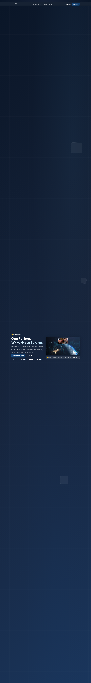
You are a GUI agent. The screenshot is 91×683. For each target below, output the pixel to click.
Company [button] (40, 4)
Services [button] (34, 4)
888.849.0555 (68, 4)
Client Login (75, 4)
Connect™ (46, 4)
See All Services (33, 355)
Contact (50, 4)
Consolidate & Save (19, 355)
